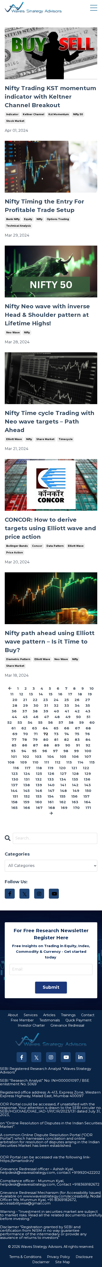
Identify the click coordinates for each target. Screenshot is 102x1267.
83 (77, 739)
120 (62, 768)
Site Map (62, 1262)
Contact (87, 1015)
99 (76, 751)
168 (51, 807)
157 (86, 796)
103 (38, 756)
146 (38, 790)
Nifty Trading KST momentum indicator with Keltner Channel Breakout (50, 97)
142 (75, 785)
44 (14, 717)
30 (35, 705)
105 (63, 756)
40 (56, 711)
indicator (12, 114)
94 (23, 751)
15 (50, 694)
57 (61, 722)
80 (45, 739)
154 (50, 796)
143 (87, 785)
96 (44, 751)
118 (39, 768)
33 (66, 705)
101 (14, 756)
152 (27, 796)
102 (26, 756)
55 (40, 722)
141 (63, 785)
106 (75, 756)
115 (92, 762)
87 (35, 745)
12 (21, 694)
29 (25, 705)
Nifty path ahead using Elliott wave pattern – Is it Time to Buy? (49, 641)
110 (35, 762)
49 (67, 717)
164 (87, 802)
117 (27, 768)
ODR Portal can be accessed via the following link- (45, 1157)
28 (14, 705)
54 (30, 722)
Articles (49, 1015)
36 (14, 711)
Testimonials (49, 1020)
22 (35, 700)
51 (88, 717)
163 (75, 802)
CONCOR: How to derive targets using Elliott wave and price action (50, 528)
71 (36, 734)
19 (90, 694)
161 (51, 802)
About (13, 1015)
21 (25, 700)
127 (63, 773)
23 (45, 700)
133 (50, 779)
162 (62, 802)
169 (64, 807)
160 (38, 802)
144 (14, 790)
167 (39, 807)
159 (26, 802)
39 (45, 711)
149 (76, 790)
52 (9, 722)
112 (57, 762)
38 (35, 711)
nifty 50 (78, 114)
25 (66, 700)
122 (86, 768)
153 (39, 796)
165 (14, 807)
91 (78, 745)
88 (46, 745)
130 (15, 779)
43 (87, 711)
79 (35, 739)
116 (16, 768)
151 (15, 796)
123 (14, 773)
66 (66, 728)
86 (24, 745)
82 (66, 739)
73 (56, 734)
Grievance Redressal (67, 1025)
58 (71, 722)
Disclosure (84, 1257)
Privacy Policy (58, 1257)
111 (46, 762)
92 (88, 745)
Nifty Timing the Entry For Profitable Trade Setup (44, 205)
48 (57, 717)
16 (60, 694)
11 (12, 694)
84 (88, 739)
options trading (58, 219)
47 (46, 717)
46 (35, 717)
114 (80, 762)
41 (67, 711)
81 (56, 739)
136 (87, 779)
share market (45, 439)
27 (87, 700)
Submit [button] (51, 987)
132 (38, 779)
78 (24, 739)
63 (34, 728)
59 (81, 722)
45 (25, 717)
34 (77, 705)
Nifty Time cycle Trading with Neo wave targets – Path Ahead (49, 421)
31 (46, 705)
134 (63, 779)
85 (14, 745)
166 (26, 807)
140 (51, 785)
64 (45, 728)
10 (91, 688)
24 (56, 700)
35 (87, 705)
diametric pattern (18, 659)
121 (74, 768)
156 (74, 796)
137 (14, 785)
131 (27, 779)
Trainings (68, 1015)
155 (62, 796)
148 (63, 790)
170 (76, 807)
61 (13, 728)
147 (51, 790)
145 (26, 790)
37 (24, 711)
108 (11, 762)
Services (30, 1015)
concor (37, 545)
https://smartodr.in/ (17, 1160)
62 (23, 728)
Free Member (22, 1020)
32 (56, 705)
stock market (15, 121)
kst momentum (58, 114)
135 (75, 779)
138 (26, 785)
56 (50, 722)
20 (14, 700)
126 (51, 773)
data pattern (55, 545)
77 (14, 739)
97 (55, 751)
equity (28, 219)
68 (88, 728)
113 (69, 762)
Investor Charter (31, 1025)
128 (75, 773)
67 (77, 728)
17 (70, 694)
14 (41, 694)
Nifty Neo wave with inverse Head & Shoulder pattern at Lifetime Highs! (47, 315)
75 (77, 734)
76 (87, 734)
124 (26, 773)
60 (92, 722)
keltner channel (33, 114)
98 (65, 751)
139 (39, 785)
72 (45, 734)
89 (57, 745)
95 (34, 751)
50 (78, 717)
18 (80, 694)
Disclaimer (41, 1262)
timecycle (66, 439)
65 (56, 728)
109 (23, 762)
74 (66, 734)
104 (50, 756)
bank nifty (13, 219)
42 (77, 711)
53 (20, 722)
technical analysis (18, 225)
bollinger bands (17, 545)
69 (14, 734)
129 (87, 773)
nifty (39, 219)
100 (87, 751)
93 (13, 751)
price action (14, 552)
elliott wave (14, 439)
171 (88, 807)
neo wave (13, 332)
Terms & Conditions (25, 1257)
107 (87, 756)
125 (39, 773)
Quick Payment (78, 1020)
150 (88, 790)
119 (50, 768)
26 (76, 700)
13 (31, 694)
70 (25, 734)
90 (67, 745)
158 (14, 802)
